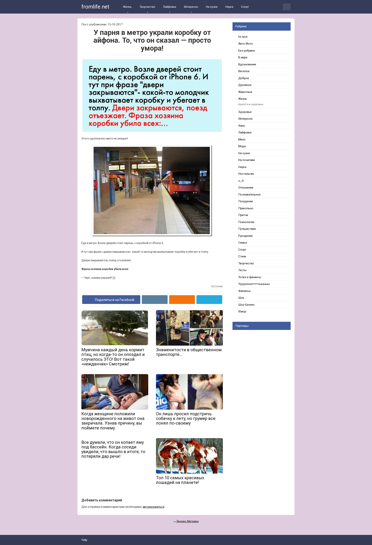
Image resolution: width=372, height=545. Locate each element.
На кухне (212, 7)
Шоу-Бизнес (246, 304)
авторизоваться (153, 507)
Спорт (245, 7)
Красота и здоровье (250, 104)
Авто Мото (245, 43)
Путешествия (247, 229)
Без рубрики (246, 50)
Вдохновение (247, 64)
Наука (229, 7)
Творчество (147, 7)
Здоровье (245, 112)
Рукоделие (245, 236)
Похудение (245, 201)
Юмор (242, 311)
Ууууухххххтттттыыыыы (254, 284)
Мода (242, 146)
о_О (241, 181)
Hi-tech (243, 37)
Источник (217, 286)
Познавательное (249, 194)
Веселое (244, 71)
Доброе (243, 78)
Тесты (242, 270)
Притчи (243, 215)
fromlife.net (95, 6)
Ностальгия (246, 174)
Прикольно (245, 208)
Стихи (242, 256)
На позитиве (246, 160)
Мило (241, 139)
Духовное (244, 85)
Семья (242, 242)
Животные (245, 92)
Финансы (244, 291)
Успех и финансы (249, 277)
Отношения (245, 187)
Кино (241, 125)
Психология (246, 222)
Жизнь (127, 7)
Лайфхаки (169, 7)
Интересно (191, 7)
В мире (242, 57)
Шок (241, 297)
